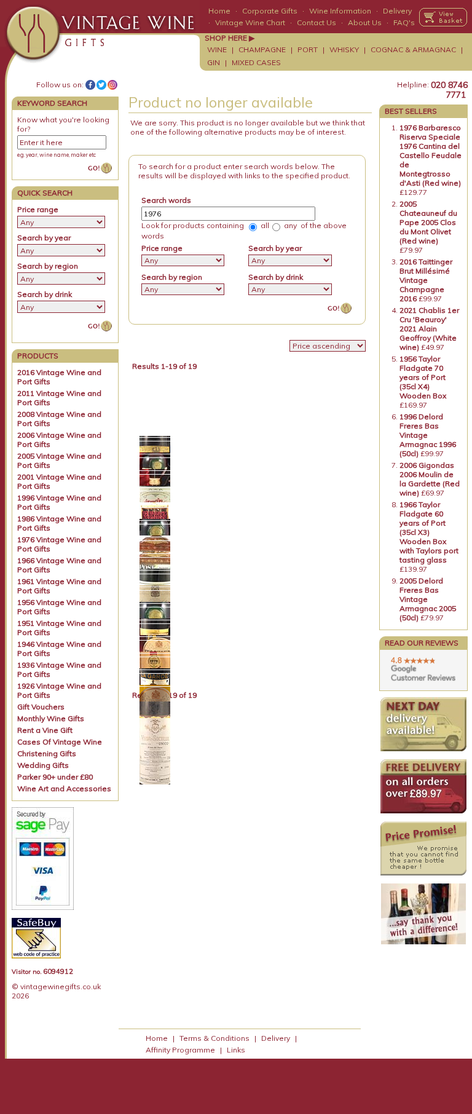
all (264, 225)
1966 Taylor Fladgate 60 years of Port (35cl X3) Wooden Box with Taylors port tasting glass (428, 532)
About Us (365, 22)
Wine (217, 49)
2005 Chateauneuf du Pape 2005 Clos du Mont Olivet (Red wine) (428, 222)
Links (236, 1049)
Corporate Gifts (269, 10)
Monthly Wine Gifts (50, 718)
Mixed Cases (256, 62)
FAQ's (404, 22)
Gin (213, 62)
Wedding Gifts (43, 765)
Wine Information (340, 10)
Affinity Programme (180, 1049)
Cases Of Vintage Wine (59, 741)
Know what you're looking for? (63, 124)
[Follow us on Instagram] (112, 85)
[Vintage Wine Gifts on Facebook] (90, 85)
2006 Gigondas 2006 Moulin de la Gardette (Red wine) (429, 478)
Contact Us (316, 22)
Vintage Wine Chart (250, 22)
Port (307, 49)
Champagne (262, 49)
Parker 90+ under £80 (55, 776)
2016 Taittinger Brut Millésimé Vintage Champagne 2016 (425, 280)
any (289, 225)
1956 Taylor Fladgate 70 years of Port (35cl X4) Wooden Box (422, 377)
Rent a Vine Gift (45, 730)
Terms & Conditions (214, 1038)
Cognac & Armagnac (413, 49)
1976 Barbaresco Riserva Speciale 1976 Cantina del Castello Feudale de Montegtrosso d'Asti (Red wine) (430, 155)
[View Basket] (443, 17)
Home (219, 10)
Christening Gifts (46, 753)
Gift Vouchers (41, 706)
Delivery (397, 10)
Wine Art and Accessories (64, 788)
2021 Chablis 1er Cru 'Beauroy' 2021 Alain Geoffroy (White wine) (429, 329)
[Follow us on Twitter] (101, 85)
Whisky (344, 49)
